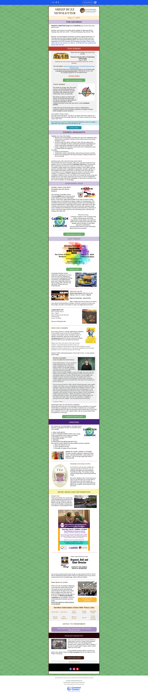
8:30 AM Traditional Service (71, 66)
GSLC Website (74, 611)
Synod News (55, 612)
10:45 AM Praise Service (87, 66)
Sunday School (84, 611)
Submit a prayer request (74, 657)
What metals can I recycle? (74, 234)
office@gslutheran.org (73, 684)
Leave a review (74, 127)
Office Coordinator (75, 652)
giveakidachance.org (57, 338)
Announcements (74, 68)
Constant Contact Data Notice (78, 682)
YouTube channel (68, 72)
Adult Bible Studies (93, 611)
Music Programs (64, 617)
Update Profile (66, 682)
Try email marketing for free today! (74, 691)
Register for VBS (74, 269)
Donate (84, 617)
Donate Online (74, 76)
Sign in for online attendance (74, 80)
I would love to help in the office (74, 416)
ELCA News (63, 612)
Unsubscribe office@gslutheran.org (74, 680)
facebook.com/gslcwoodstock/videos (67, 71)
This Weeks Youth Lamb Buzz (87, 599)
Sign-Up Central (55, 617)
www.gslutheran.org (74, 662)
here (72, 179)
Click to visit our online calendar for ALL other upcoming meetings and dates (74, 629)
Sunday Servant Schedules (93, 617)
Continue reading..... (58, 401)
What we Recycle (74, 617)
